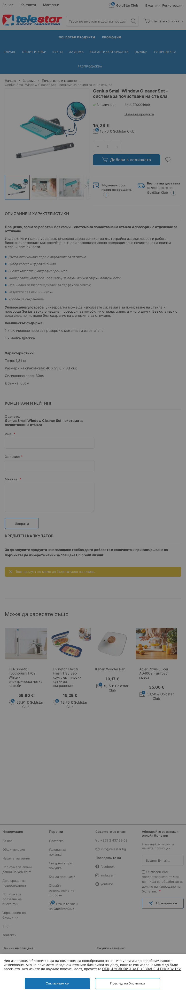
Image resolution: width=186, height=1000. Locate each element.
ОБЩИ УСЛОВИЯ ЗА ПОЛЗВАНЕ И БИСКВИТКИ (141, 969)
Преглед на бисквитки (127, 983)
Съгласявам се (57, 983)
